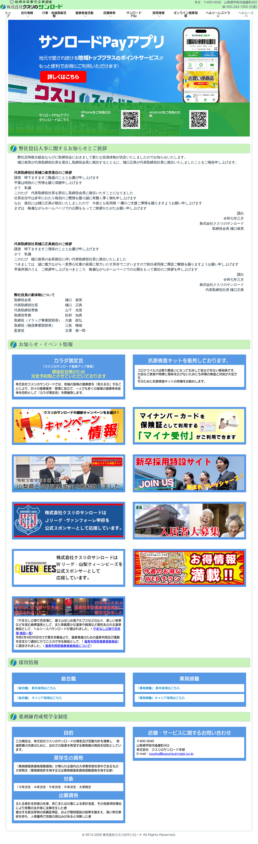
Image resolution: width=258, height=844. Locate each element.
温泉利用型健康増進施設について (67, 645)
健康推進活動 (84, 12)
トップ (8, 14)
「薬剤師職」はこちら (167, 697)
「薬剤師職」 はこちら (164, 688)
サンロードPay (133, 14)
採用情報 (158, 12)
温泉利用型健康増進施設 (100, 641)
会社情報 (27, 12)
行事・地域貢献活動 (54, 14)
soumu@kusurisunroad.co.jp (171, 753)
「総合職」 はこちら (36, 688)
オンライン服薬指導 (186, 14)
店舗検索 (109, 12)
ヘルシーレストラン (218, 14)
